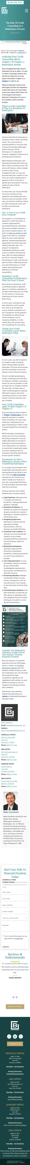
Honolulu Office (15, 1053)
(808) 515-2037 (12, 786)
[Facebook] (20, 1036)
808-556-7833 (16, 2)
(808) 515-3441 (12, 760)
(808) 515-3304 (12, 774)
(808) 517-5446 (12, 745)
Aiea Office (15, 1079)
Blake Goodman (6, 723)
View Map (9, 1067)
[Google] (15, 1036)
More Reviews (15, 1006)
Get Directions (19, 1067)
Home (2, 41)
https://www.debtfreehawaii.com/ (13, 730)
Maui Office (15, 1130)
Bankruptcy (22, 52)
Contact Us (5, 946)
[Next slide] (16, 997)
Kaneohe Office (15, 1104)
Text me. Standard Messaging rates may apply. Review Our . (15, 937)
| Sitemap (21, 1162)
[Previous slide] (13, 997)
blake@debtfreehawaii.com (15, 725)
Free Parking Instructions (15, 1074)
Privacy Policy (19, 938)
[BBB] (9, 1036)
